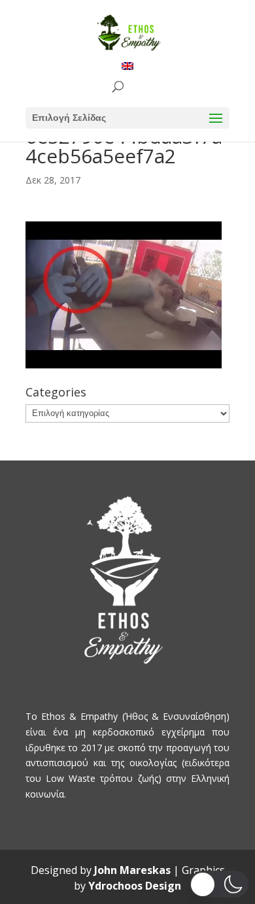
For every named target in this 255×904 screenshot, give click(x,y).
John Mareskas (132, 870)
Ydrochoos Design (134, 886)
